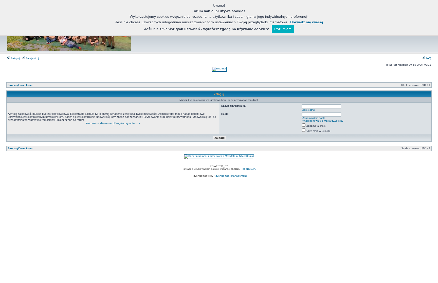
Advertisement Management (230, 175)
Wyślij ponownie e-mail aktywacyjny (322, 120)
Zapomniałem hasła (313, 118)
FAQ (428, 58)
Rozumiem (282, 29)
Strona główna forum (20, 85)
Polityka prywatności (127, 123)
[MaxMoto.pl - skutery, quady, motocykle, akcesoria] (219, 156)
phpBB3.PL (249, 168)
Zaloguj (15, 58)
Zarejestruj (32, 58)
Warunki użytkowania (99, 123)
